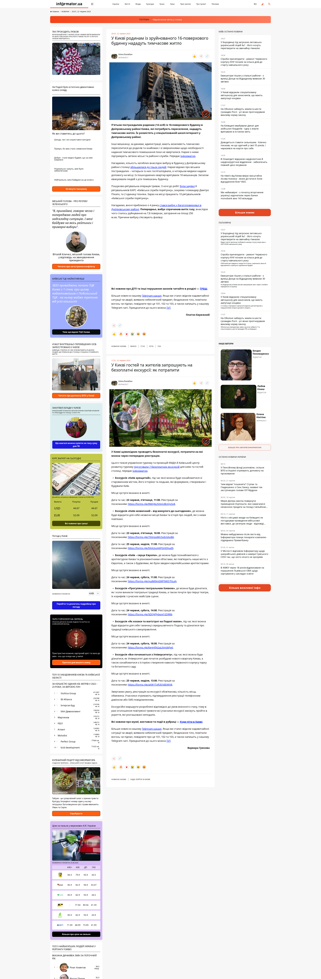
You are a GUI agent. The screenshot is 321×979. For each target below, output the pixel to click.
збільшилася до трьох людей (148, 167)
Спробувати (76, 813)
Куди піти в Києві (191, 721)
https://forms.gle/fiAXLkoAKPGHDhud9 (150, 548)
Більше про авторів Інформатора (244, 447)
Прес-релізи (185, 4)
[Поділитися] (201, 56)
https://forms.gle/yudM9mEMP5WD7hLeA (152, 581)
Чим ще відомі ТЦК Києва (76, 332)
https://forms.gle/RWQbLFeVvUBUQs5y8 (151, 504)
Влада (138, 4)
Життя (127, 4)
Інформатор (187, 156)
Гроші (162, 4)
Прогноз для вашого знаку (76, 662)
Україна (115, 4)
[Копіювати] (207, 56)
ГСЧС (143, 346)
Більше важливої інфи (244, 587)
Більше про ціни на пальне (76, 934)
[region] (76, 600)
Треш (172, 4)
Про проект (201, 4)
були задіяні (187, 186)
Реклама (215, 4)
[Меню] (92, 4)
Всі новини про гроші (76, 523)
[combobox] (94, 593)
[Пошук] (269, 4)
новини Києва (118, 346)
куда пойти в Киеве (140, 779)
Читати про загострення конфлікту (76, 266)
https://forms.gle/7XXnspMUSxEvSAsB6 (151, 537)
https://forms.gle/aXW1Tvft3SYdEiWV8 (150, 684)
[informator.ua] (69, 4)
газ (159, 346)
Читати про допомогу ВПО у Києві (76, 395)
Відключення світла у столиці (167, 19)
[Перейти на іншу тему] (262, 4)
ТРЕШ (203, 288)
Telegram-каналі (152, 295)
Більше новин (245, 212)
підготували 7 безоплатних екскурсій (157, 466)
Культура (150, 4)
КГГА (151, 346)
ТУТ (168, 307)
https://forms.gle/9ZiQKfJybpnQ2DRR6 (150, 614)
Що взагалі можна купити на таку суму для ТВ (76, 445)
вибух (133, 346)
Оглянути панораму (76, 189)
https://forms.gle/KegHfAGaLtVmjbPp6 (150, 647)
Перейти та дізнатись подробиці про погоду (76, 605)
